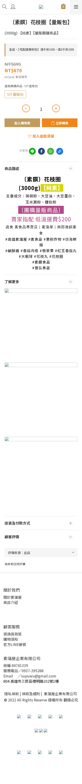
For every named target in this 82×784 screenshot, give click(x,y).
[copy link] (59, 151)
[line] (32, 151)
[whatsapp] (50, 151)
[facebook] (41, 151)
